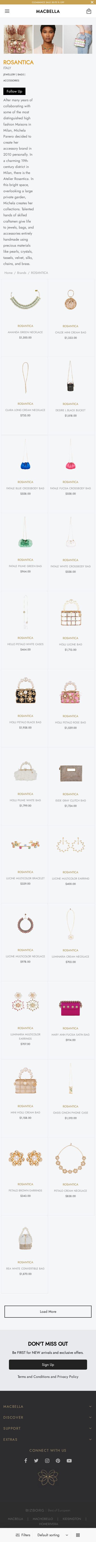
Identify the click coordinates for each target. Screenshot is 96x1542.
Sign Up (48, 1364)
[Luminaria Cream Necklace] (71, 924)
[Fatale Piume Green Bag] (25, 534)
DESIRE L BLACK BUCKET (71, 410)
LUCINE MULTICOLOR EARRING (70, 879)
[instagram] (47, 1461)
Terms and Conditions (34, 1376)
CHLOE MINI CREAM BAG (70, 332)
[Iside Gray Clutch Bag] (71, 768)
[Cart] (89, 11)
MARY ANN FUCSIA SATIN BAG (71, 1035)
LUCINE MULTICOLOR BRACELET (25, 878)
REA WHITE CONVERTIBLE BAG (25, 1269)
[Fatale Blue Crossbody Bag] (25, 456)
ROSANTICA (18, 62)
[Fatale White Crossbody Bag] (71, 534)
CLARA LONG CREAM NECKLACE (25, 410)
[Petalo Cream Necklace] (71, 1158)
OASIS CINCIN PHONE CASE (70, 1113)
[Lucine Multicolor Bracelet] (25, 846)
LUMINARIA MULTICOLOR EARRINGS (25, 1036)
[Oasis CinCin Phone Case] (71, 1080)
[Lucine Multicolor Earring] (71, 846)
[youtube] (69, 1461)
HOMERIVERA (48, 1524)
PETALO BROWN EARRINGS (25, 1191)
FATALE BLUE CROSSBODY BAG (25, 488)
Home (8, 272)
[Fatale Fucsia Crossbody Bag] (71, 456)
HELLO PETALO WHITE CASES (25, 644)
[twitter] (36, 1461)
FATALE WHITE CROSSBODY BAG (70, 566)
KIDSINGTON (72, 1519)
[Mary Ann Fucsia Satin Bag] (71, 1002)
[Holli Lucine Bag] (71, 612)
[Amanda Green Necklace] (25, 300)
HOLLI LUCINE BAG (70, 644)
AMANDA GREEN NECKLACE (25, 332)
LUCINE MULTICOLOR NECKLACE (25, 956)
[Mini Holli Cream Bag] (25, 1080)
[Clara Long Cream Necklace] (25, 377)
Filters (25, 1535)
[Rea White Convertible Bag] (25, 1236)
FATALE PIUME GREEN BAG (25, 566)
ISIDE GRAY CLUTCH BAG (70, 801)
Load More (48, 1311)
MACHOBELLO (43, 1519)
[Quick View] (40, 285)
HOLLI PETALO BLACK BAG (25, 722)
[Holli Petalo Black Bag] (25, 690)
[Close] (92, 2)
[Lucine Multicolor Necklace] (25, 924)
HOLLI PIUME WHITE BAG (25, 800)
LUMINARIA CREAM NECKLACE (70, 957)
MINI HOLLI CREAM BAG (25, 1113)
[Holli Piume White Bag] (25, 768)
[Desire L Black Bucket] (71, 378)
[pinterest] (58, 1461)
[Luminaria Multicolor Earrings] (25, 1002)
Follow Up (14, 91)
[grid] (77, 1535)
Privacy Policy (67, 1376)
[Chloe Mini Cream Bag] (71, 300)
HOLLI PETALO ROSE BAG (70, 722)
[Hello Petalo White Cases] (25, 612)
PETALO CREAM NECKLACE (70, 1191)
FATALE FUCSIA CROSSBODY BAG (70, 488)
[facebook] (25, 1461)
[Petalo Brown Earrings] (25, 1158)
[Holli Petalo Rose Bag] (71, 690)
